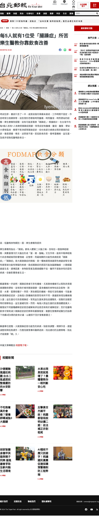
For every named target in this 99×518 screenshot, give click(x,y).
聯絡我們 (31, 501)
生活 (65, 13)
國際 (8, 13)
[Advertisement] (36, 222)
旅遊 (45, 13)
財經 (15, 13)
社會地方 (30, 13)
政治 (22, 13)
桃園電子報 (21, 345)
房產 (38, 13)
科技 (58, 13)
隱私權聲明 (46, 501)
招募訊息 (18, 501)
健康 (51, 13)
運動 (71, 13)
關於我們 (4, 501)
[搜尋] (97, 13)
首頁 (1, 28)
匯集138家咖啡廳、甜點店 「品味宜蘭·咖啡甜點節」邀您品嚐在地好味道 (46, 21)
